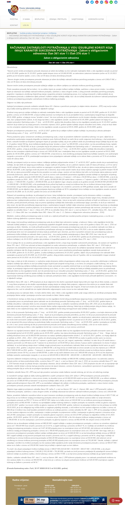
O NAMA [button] (26, 19)
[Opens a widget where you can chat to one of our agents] (116, 501)
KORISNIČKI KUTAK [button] (96, 19)
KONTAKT (14, 25)
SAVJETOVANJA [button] (77, 19)
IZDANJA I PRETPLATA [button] (58, 19)
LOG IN (26, 25)
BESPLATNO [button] (39, 19)
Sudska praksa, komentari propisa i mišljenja (38, 33)
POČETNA (14, 19)
